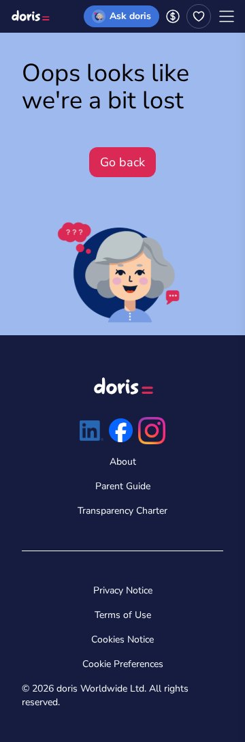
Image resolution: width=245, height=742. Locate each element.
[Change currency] (173, 16)
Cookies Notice (122, 639)
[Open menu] (226, 16)
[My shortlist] (198, 16)
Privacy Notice (122, 590)
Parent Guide (122, 486)
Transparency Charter (122, 510)
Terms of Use (123, 614)
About (123, 461)
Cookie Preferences (122, 664)
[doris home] (30, 16)
